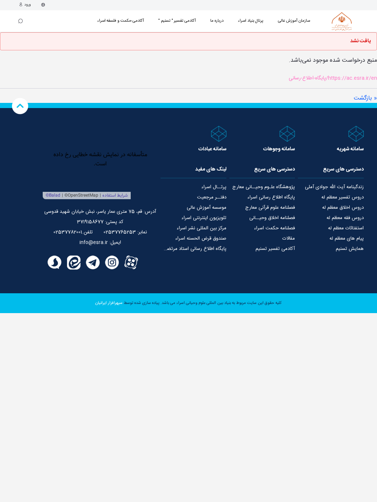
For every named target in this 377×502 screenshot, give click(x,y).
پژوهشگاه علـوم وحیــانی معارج (263, 187)
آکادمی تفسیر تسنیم (275, 249)
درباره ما (216, 20)
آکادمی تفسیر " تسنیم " (177, 20)
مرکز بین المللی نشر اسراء (201, 228)
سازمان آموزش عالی (294, 20)
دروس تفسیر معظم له (342, 197)
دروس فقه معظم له (345, 218)
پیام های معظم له (347, 238)
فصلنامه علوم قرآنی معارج (270, 208)
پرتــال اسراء (213, 187)
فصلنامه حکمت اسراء (274, 228)
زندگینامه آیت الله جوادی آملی (334, 187)
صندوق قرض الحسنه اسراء (200, 238)
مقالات (288, 238)
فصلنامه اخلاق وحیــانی (272, 218)
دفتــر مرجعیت (211, 197)
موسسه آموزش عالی (206, 208)
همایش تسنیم (350, 249)
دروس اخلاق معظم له (343, 208)
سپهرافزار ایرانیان (109, 303)
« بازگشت (365, 98)
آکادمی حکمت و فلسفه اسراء (120, 20)
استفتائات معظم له (346, 228)
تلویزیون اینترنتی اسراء (204, 218)
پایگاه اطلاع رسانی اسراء (271, 197)
